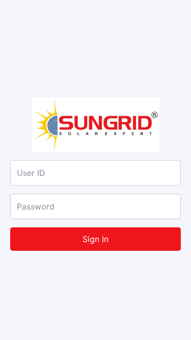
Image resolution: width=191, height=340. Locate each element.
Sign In (95, 239)
